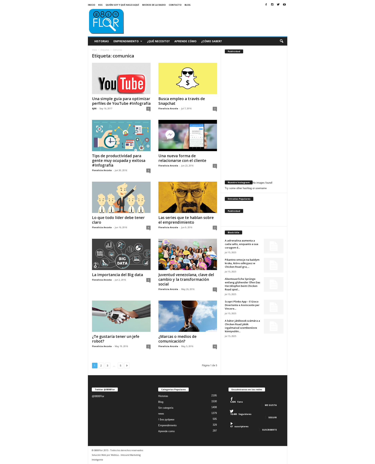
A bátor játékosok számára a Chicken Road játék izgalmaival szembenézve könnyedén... (242, 326)
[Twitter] (278, 5)
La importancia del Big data (117, 274)
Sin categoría (165, 407)
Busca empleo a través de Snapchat (181, 101)
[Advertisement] (216, 18)
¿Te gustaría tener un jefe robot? (115, 339)
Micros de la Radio (154, 4)
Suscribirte (269, 429)
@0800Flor (98, 396)
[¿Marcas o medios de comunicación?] (187, 316)
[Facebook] (266, 5)
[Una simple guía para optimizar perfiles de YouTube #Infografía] (121, 78)
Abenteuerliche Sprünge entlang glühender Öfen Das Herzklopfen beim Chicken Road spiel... (242, 284)
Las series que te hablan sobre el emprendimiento (186, 220)
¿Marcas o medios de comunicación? (177, 339)
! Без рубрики (166, 419)
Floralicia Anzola (168, 108)
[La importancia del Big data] (121, 254)
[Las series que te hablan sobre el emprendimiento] (187, 197)
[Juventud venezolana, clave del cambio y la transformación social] (187, 254)
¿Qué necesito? (158, 41)
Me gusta (271, 405)
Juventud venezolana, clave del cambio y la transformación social (186, 279)
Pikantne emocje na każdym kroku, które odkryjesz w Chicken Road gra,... (242, 263)
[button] (281, 41)
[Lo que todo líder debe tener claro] (121, 197)
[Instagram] (272, 5)
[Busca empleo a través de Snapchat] (187, 78)
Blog (188, 4)
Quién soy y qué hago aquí (122, 4)
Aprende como (166, 431)
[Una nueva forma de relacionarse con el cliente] (187, 135)
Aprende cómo (185, 41)
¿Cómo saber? (211, 41)
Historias (101, 41)
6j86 (94, 108)
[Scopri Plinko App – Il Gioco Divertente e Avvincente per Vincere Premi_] (273, 307)
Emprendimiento (126, 41)
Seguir (272, 417)
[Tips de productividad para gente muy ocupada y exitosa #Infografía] (121, 135)
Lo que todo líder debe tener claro (118, 220)
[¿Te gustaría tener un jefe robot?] (121, 316)
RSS (100, 4)
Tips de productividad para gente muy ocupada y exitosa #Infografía (118, 160)
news (161, 413)
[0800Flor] (114, 21)
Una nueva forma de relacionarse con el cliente (182, 158)
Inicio (91, 4)
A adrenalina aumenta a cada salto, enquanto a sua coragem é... (241, 244)
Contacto (175, 4)
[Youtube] (284, 5)
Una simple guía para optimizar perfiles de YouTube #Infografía (121, 101)
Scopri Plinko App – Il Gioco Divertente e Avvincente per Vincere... (242, 305)
